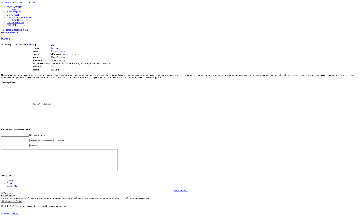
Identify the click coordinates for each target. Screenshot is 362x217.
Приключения (58, 51)
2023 (53, 45)
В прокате (12, 183)
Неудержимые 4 (9, 32)
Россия (54, 48)
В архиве (11, 180)
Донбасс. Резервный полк (15, 30)
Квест (5, 38)
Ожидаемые (12, 186)
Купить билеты (181, 190)
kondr (29, 44)
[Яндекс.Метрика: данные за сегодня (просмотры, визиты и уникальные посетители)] (10, 213)
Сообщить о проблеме (11, 201)
